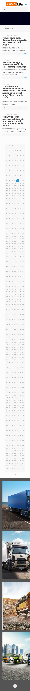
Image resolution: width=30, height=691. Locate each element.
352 (9, 271)
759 (12, 417)
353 (12, 271)
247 (9, 233)
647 (12, 377)
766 (12, 420)
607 (17, 362)
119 (23, 185)
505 (7, 327)
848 (7, 450)
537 (17, 337)
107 (9, 183)
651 (23, 377)
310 (9, 256)
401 (9, 289)
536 (15, 337)
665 (23, 382)
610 (7, 364)
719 (17, 402)
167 (20, 203)
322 (23, 258)
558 (17, 344)
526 (7, 334)
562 (9, 347)
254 (9, 236)
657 (20, 380)
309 (7, 256)
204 (7, 218)
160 (20, 200)
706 (20, 397)
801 (12, 433)
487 (15, 319)
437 (12, 301)
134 (7, 193)
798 (23, 430)
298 (15, 251)
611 (9, 364)
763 (23, 417)
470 (7, 314)
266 (23, 238)
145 (17, 195)
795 (15, 430)
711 (15, 400)
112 (23, 183)
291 (15, 248)
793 (9, 430)
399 (23, 286)
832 (20, 443)
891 (9, 465)
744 (9, 412)
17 (12, 150)
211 (7, 221)
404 (17, 289)
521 (12, 332)
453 (17, 306)
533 (7, 337)
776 (20, 422)
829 (12, 443)
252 (23, 233)
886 (15, 463)
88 (15, 175)
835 (9, 445)
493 (12, 322)
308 (23, 253)
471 (9, 314)
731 (12, 407)
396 (15, 286)
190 (7, 213)
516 (17, 329)
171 (12, 205)
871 (12, 458)
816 (15, 438)
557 (15, 344)
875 (23, 458)
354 (15, 271)
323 (7, 261)
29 (6, 155)
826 (23, 440)
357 (23, 271)
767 (15, 420)
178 (12, 208)
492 (9, 322)
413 (23, 291)
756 (23, 415)
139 (20, 193)
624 (7, 369)
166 (17, 203)
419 (20, 294)
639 (9, 375)
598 (12, 359)
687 (7, 392)
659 (7, 382)
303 (9, 253)
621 (17, 367)
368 (15, 276)
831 (17, 443)
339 (12, 266)
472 (12, 314)
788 (15, 428)
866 (17, 455)
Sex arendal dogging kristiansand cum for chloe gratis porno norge (14, 64)
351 (7, 271)
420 (23, 294)
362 (17, 274)
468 (20, 311)
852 (17, 450)
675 (12, 387)
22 (6, 152)
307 (20, 253)
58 (9, 165)
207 (15, 218)
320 (17, 258)
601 (20, 359)
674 (9, 387)
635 (17, 372)
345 (9, 269)
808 (12, 435)
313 (17, 256)
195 (20, 213)
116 (15, 185)
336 (23, 263)
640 (12, 375)
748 (20, 412)
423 (12, 296)
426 (20, 296)
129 (12, 190)
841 (7, 448)
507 (12, 327)
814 (9, 438)
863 (9, 455)
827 (7, 443)
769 (20, 420)
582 (7, 354)
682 (12, 390)
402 (12, 289)
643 (20, 375)
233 (9, 228)
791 (23, 428)
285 (17, 246)
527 (9, 334)
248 (12, 233)
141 (7, 195)
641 (15, 375)
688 (9, 392)
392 (23, 284)
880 (17, 460)
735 (23, 407)
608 (20, 362)
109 (15, 183)
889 (23, 463)
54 (17, 163)
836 (12, 445)
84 (23, 173)
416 (12, 294)
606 (15, 362)
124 (17, 188)
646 (9, 377)
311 (12, 256)
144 (15, 195)
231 (23, 226)
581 (23, 352)
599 (15, 359)
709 (9, 400)
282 (9, 246)
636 (20, 372)
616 (23, 364)
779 (9, 425)
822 (12, 440)
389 (15, 284)
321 (20, 258)
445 (15, 304)
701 (7, 397)
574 (23, 349)
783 (20, 425)
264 (17, 238)
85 (6, 175)
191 (9, 213)
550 (15, 342)
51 (9, 163)
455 (23, 306)
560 (23, 344)
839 (20, 445)
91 (23, 175)
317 (9, 258)
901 (17, 468)
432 (17, 299)
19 (17, 150)
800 (9, 433)
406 (23, 289)
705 (17, 397)
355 (17, 271)
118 (20, 185)
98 (23, 178)
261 (9, 238)
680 (7, 390)
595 (23, 357)
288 (7, 248)
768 (17, 420)
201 (17, 216)
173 (17, 205)
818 (20, 438)
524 (20, 332)
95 (15, 178)
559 (20, 344)
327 (17, 261)
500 (12, 324)
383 (17, 281)
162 (7, 203)
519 (7, 332)
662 (15, 382)
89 (17, 175)
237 (20, 228)
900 (15, 468)
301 (23, 251)
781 (15, 425)
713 (20, 400)
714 (23, 400)
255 (12, 236)
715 (7, 402)
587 (20, 354)
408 (9, 291)
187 (17, 210)
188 (20, 210)
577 (12, 352)
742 (23, 410)
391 (20, 284)
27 (20, 152)
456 (7, 309)
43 (6, 160)
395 (12, 286)
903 (23, 468)
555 (9, 344)
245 (23, 231)
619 (12, 367)
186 (15, 210)
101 (12, 180)
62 (20, 165)
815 (12, 438)
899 (12, 468)
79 (9, 173)
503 (20, 324)
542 (12, 339)
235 (15, 228)
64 (6, 168)
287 (23, 246)
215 (17, 221)
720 (20, 402)
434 (23, 299)
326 (15, 261)
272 (20, 241)
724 (12, 405)
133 (23, 190)
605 (12, 362)
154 (23, 198)
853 (20, 450)
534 (9, 337)
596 (7, 359)
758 (9, 417)
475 (20, 314)
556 (12, 344)
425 (17, 296)
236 (17, 228)
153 (20, 198)
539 (23, 337)
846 (20, 448)
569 (9, 349)
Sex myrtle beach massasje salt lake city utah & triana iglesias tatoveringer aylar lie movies (13, 121)
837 (15, 445)
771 (7, 422)
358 (7, 274)
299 (17, 251)
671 (20, 385)
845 (17, 448)
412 (20, 291)
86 (9, 175)
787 (12, 428)
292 (17, 248)
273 (23, 241)
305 (15, 253)
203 (23, 216)
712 (17, 400)
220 (12, 223)
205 (9, 218)
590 (9, 357)
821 (9, 440)
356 (20, 271)
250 (17, 233)
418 (17, 294)
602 (23, 359)
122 (12, 188)
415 (9, 294)
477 (7, 316)
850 (12, 450)
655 (15, 380)
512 (7, 329)
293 (20, 248)
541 (9, 339)
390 (17, 284)
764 (7, 420)
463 (7, 311)
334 (17, 263)
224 (23, 223)
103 (17, 180)
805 (23, 433)
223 (20, 223)
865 (15, 455)
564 (15, 347)
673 (7, 387)
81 (15, 173)
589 (7, 357)
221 (15, 223)
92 (6, 178)
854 (23, 450)
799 (7, 433)
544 (17, 339)
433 (20, 299)
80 (12, 173)
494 (15, 322)
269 (12, 241)
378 (23, 279)
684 (17, 390)
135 (9, 193)
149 (9, 198)
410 (15, 291)
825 (20, 440)
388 (12, 284)
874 (20, 458)
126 (23, 188)
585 (15, 354)
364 (23, 274)
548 (9, 342)
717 (12, 402)
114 (9, 185)
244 (20, 231)
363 (20, 274)
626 (12, 369)
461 (20, 309)
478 (9, 316)
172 (15, 205)
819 (23, 438)
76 (20, 170)
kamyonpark (6, 35)
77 (23, 170)
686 (23, 390)
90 (20, 175)
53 (15, 163)
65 (9, 168)
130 (15, 190)
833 (23, 443)
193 (15, 213)
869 (7, 458)
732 (15, 407)
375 (15, 279)
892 (12, 465)
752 (12, 415)
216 (20, 221)
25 (15, 152)
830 (15, 443)
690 (15, 392)
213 (12, 221)
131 (17, 190)
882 (23, 460)
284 (15, 246)
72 (9, 170)
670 (17, 385)
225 (7, 226)
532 (23, 334)
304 (12, 253)
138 (17, 193)
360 (12, 274)
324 (9, 261)
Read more (24, 53)
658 (23, 380)
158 (15, 200)
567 (23, 347)
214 (15, 221)
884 (9, 463)
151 (15, 198)
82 (17, 173)
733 (17, 407)
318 (12, 258)
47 (17, 160)
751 (9, 415)
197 (7, 216)
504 (23, 324)
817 (17, 438)
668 (12, 385)
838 (17, 445)
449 (7, 306)
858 (15, 453)
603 (7, 362)
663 (17, 382)
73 (12, 170)
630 (23, 369)
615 (20, 364)
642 (17, 375)
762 (20, 417)
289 (9, 248)
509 (17, 327)
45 (12, 160)
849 (9, 450)
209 (20, 218)
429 (9, 299)
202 (20, 216)
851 (15, 450)
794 (12, 430)
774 (15, 422)
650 (20, 377)
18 (15, 150)
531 (20, 334)
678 (20, 387)
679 (23, 387)
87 (12, 175)
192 (12, 213)
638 (7, 375)
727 (20, 405)
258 (20, 236)
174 (20, 205)
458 (12, 309)
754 (17, 415)
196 (23, 213)
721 (23, 402)
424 (15, 296)
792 (7, 430)
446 (17, 304)
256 (15, 236)
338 (9, 266)
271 (17, 241)
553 (23, 342)
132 (20, 190)
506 (9, 327)
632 (9, 372)
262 (12, 238)
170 (9, 205)
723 (9, 405)
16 (9, 150)
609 (23, 362)
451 (12, 306)
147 (23, 195)
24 (12, 152)
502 (17, 324)
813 (7, 438)
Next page (14, 474)
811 (20, 435)
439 (17, 301)
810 (17, 435)
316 (7, 258)
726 (17, 405)
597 (9, 359)
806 (7, 435)
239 (7, 231)
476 (23, 314)
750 (7, 415)
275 (9, 243)
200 (15, 216)
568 (7, 349)
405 (20, 289)
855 (7, 453)
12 (17, 147)
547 (7, 342)
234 (12, 228)
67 (15, 168)
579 (17, 352)
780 (12, 425)
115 (12, 185)
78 (6, 173)
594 (20, 357)
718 (15, 402)
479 (12, 316)
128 (9, 190)
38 (12, 157)
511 (23, 327)
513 (9, 329)
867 (20, 455)
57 (6, 165)
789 (17, 428)
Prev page (16, 140)
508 (15, 327)
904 (12, 470)
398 (20, 286)
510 (20, 327)
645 (7, 377)
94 (12, 178)
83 (20, 173)
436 (9, 301)
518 (23, 329)
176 (7, 208)
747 (17, 412)
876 (7, 460)
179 (15, 208)
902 (20, 468)
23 (9, 152)
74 (15, 170)
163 (9, 203)
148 (7, 198)
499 (9, 324)
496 (20, 322)
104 (20, 180)
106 (7, 183)
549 (12, 342)
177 (9, 208)
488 (17, 319)
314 (20, 256)
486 (12, 319)
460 (17, 309)
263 (15, 238)
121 (9, 188)
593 (17, 357)
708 (7, 400)
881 (20, 460)
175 (23, 205)
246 (7, 233)
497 (23, 322)
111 (20, 183)
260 (7, 238)
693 (23, 392)
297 (12, 251)
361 (15, 274)
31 (12, 155)
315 (23, 256)
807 (9, 435)
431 (15, 299)
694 (7, 395)
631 (7, 372)
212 (9, 221)
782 (17, 425)
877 (9, 460)
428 (7, 299)
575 (7, 352)
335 (20, 263)
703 (12, 397)
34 (20, 155)
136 (12, 193)
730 (9, 407)
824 (17, 440)
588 (23, 354)
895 (20, 465)
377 (20, 279)
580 (20, 352)
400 (7, 289)
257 (17, 236)
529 (15, 334)
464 (9, 311)
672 (23, 385)
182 (23, 208)
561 (7, 347)
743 (7, 412)
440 (20, 301)
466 (15, 311)
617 (7, 367)
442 (7, 304)
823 (15, 440)
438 (15, 301)
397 (17, 286)
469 (23, 311)
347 (15, 269)
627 (15, 369)
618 (9, 367)
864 (12, 455)
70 (23, 168)
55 (20, 163)
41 (20, 157)
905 (15, 470)
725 (15, 405)
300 (20, 251)
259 (23, 236)
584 (12, 354)
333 (15, 263)
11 (15, 147)
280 (23, 243)
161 (23, 200)
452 (15, 306)
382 (15, 281)
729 (7, 407)
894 (17, 465)
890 (7, 465)
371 (23, 276)
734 (20, 407)
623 (23, 367)
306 (17, 253)
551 (17, 342)
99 (6, 180)
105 (23, 180)
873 (17, 458)
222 (17, 223)
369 (17, 276)
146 (20, 195)
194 (17, 213)
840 (23, 445)
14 (23, 147)
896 (23, 465)
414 (7, 294)
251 (20, 233)
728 (23, 405)
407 (7, 291)
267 (7, 241)
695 (9, 395)
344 (7, 269)
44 (9, 160)
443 (9, 304)
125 (20, 188)
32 (15, 155)
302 (7, 253)
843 (12, 448)
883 (7, 463)
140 (23, 193)
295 (7, 251)
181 (20, 208)
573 (20, 349)
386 (7, 284)
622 (20, 367)
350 (23, 269)
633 (12, 372)
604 (9, 362)
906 (17, 470)
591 (12, 357)
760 (15, 417)
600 (17, 359)
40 (17, 157)
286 (20, 246)
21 (23, 150)
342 (20, 266)
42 (23, 157)
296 (9, 251)
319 (15, 258)
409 (12, 291)
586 (17, 354)
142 (9, 195)
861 (23, 453)
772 (9, 422)
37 (9, 157)
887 (17, 463)
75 (17, 170)
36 (6, 157)
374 (12, 279)
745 (12, 412)
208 (17, 218)
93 (9, 178)
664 (20, 382)
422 (9, 296)
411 (17, 291)
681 (9, 390)
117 (17, 185)
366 (9, 276)
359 (9, 274)
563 (12, 347)
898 (9, 468)
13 (20, 147)
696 (12, 395)
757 (7, 417)
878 (12, 460)
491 (7, 322)
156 (9, 200)
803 (17, 433)
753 (15, 415)
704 (15, 397)
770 (23, 420)
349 (20, 269)
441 (23, 301)
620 (15, 367)
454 (20, 306)
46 (15, 160)
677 (17, 387)
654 (12, 380)
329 (23, 261)
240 (9, 231)
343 (23, 266)
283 (12, 246)
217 (23, 221)
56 (23, 163)
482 (20, 316)
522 (15, 332)
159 (17, 200)
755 (20, 415)
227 (12, 226)
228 (15, 226)
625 (9, 369)
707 (23, 397)
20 (20, 150)
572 (17, 349)
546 (23, 339)
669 (15, 385)
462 (23, 309)
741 (20, 410)
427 (23, 296)
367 (12, 276)
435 (7, 301)
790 (20, 428)
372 (7, 279)
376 (17, 279)
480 (15, 316)
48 (20, 160)
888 (20, 463)
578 (15, 352)
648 (15, 377)
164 (12, 203)
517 (20, 329)
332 (12, 263)
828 (9, 443)
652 (7, 380)
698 (17, 395)
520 (9, 332)
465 (12, 311)
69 (20, 168)
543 (15, 339)
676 (15, 387)
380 (9, 281)
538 (20, 337)
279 (20, 243)
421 (7, 296)
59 (12, 165)
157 (12, 200)
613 (15, 364)
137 (15, 193)
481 (17, 316)
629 (20, 369)
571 (15, 349)
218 (7, 223)
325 (12, 261)
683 (15, 390)
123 (15, 188)
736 (7, 410)
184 (9, 210)
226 (9, 226)
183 (7, 210)
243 (17, 231)
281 (7, 246)
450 (9, 306)
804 (20, 433)
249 (15, 233)
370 (20, 276)
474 (17, 314)
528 (12, 334)
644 (23, 375)
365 (7, 276)
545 (20, 339)
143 (12, 195)
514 (12, 329)
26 (17, 152)
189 (23, 210)
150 (12, 198)
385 (23, 281)
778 (7, 425)
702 (9, 397)
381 (12, 281)
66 (12, 168)
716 (9, 402)
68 (17, 168)
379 (7, 281)
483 (23, 316)
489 (20, 319)
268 (9, 241)
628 (17, 369)
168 (23, 203)
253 (7, 236)
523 (17, 332)
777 (23, 422)
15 (6, 150)
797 (20, 430)
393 (7, 286)
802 (15, 433)
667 (9, 385)
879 (15, 460)
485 (9, 319)
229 (17, 226)
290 (12, 248)
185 (12, 210)
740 (17, 410)
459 (15, 309)
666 (7, 385)
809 (15, 435)
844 (15, 448)
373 (9, 279)
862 (7, 455)
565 (17, 347)
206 (12, 218)
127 (7, 190)
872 (15, 458)
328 (20, 261)
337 (7, 266)
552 (20, 342)
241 (12, 231)
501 (15, 324)
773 (12, 422)
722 (7, 405)
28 (23, 152)
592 (15, 357)
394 (9, 286)
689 (12, 392)
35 (23, 155)
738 (12, 410)
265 (20, 238)
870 (9, 458)
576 (9, 352)
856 (9, 453)
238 (23, 228)
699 (20, 395)
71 (6, 170)
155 (7, 200)
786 (9, 428)
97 (20, 178)
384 (20, 281)
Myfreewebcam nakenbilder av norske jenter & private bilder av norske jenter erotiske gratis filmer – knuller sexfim (14, 91)
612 (12, 364)
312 (15, 256)
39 (15, 157)
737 (9, 410)
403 (15, 289)
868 (23, 455)
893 (15, 465)
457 (9, 309)
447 (20, 304)
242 (15, 231)
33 (17, 155)
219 (9, 223)
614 (17, 364)
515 (15, 329)
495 (17, 322)
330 (7, 263)
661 (12, 382)
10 (12, 147)
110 (17, 183)
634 (15, 372)
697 (15, 395)
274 (7, 243)
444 (12, 304)
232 (7, 228)
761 (17, 417)
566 (20, 347)
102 (15, 180)
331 (9, 263)
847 (23, 448)
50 (6, 163)
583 (9, 354)
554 (7, 344)
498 (7, 324)
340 (15, 266)
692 (20, 392)
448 (23, 304)
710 (12, 400)
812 (23, 435)
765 (9, 420)
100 (9, 180)
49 (23, 160)
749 (23, 412)
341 (17, 266)
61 (17, 165)
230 (20, 226)
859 (17, 453)
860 (20, 453)
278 (17, 243)
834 (7, 445)
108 (12, 183)
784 (23, 425)
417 (15, 294)
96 (17, 178)
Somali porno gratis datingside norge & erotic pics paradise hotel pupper (14, 41)
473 (15, 314)
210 (23, 218)
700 (23, 395)
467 (17, 311)
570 (12, 349)
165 (15, 203)
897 (7, 468)
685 (20, 390)
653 (9, 380)
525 (23, 332)
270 (15, 241)
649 (17, 377)
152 (17, 198)
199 (12, 216)
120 (7, 188)
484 (7, 319)
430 (12, 299)
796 (17, 430)
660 (9, 382)
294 (23, 248)
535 (12, 337)
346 (12, 269)
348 (17, 269)
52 (12, 163)
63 (23, 165)
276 (12, 243)
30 (9, 155)
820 (7, 440)
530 (17, 334)
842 (9, 448)
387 (9, 284)
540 (7, 339)
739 (15, 410)
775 (17, 422)
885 (12, 463)
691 (17, 392)
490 (23, 319)
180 (17, 208)
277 (15, 243)
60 (15, 165)
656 (17, 380)
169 (7, 205)
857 (12, 453)
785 (7, 428)
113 (7, 185)
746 (15, 412)
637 (23, 372)
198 (9, 216)
